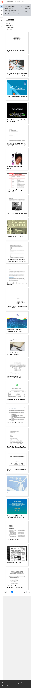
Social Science (9, 8)
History (27, 12)
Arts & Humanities (10, 12)
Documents (9, 2)
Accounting (9, 25)
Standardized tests (24, 14)
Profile (1, 27)
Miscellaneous (9, 14)
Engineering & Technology (12, 10)
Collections (1, 14)
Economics (9, 29)
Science (27, 6)
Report (18, 685)
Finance (8, 23)
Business (27, 8)
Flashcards (19, 2)
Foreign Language (10, 6)
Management (10, 27)
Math (20, 6)
